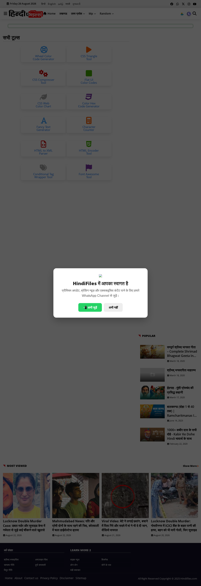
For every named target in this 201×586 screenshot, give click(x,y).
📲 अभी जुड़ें (90, 308)
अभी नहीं (113, 308)
